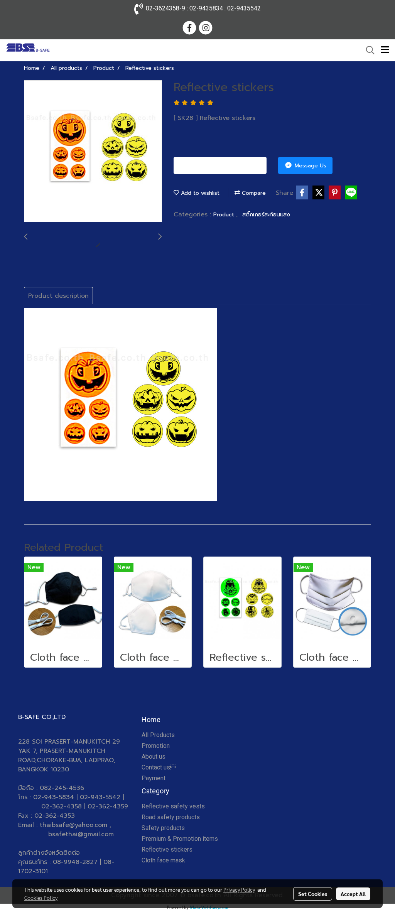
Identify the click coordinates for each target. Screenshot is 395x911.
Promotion (156, 745)
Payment (153, 778)
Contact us (159, 767)
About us (153, 756)
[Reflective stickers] (93, 152)
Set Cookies (312, 893)
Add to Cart (223, 166)
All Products (158, 735)
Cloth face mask (163, 860)
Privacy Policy (239, 889)
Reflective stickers (167, 849)
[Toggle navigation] (384, 50)
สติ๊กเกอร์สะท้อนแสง (266, 215)
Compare (253, 193)
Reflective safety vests (173, 806)
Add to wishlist (199, 193)
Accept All (353, 893)
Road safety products (171, 817)
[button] (367, 50)
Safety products (163, 828)
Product (224, 215)
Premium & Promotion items (180, 838)
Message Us (309, 166)
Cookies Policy (40, 897)
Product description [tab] (58, 295)
